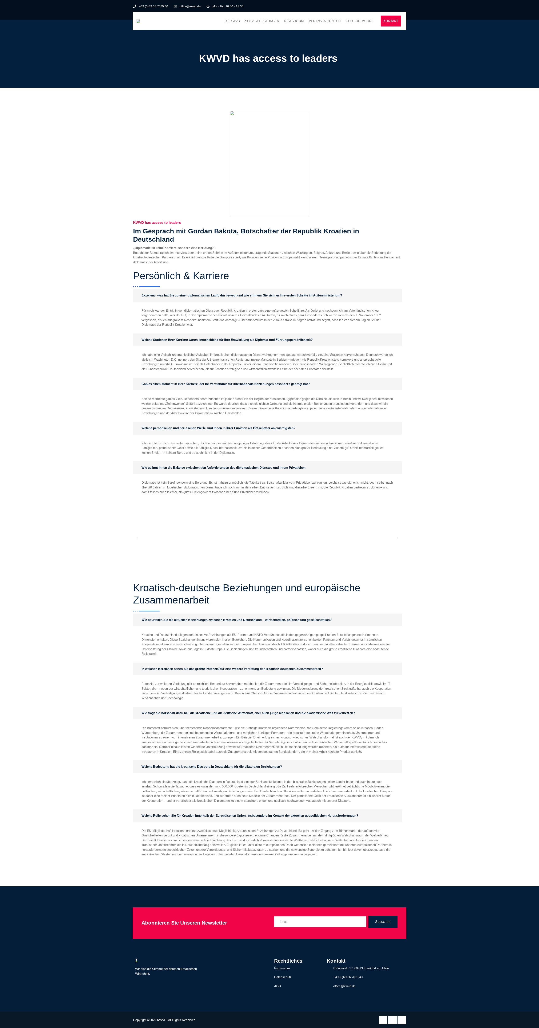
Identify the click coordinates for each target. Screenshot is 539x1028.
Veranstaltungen (325, 21)
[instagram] (403, 6)
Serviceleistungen (262, 21)
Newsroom (294, 21)
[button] (137, 538)
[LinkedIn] (395, 6)
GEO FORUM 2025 (359, 21)
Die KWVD (232, 21)
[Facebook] (388, 6)
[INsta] (402, 1020)
